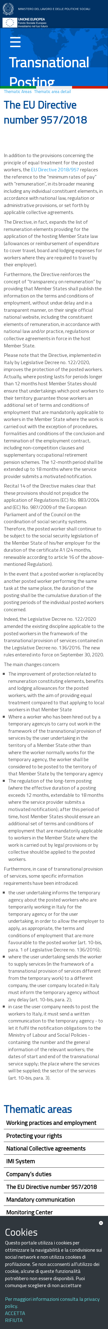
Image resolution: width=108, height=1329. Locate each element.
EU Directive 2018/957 (55, 169)
